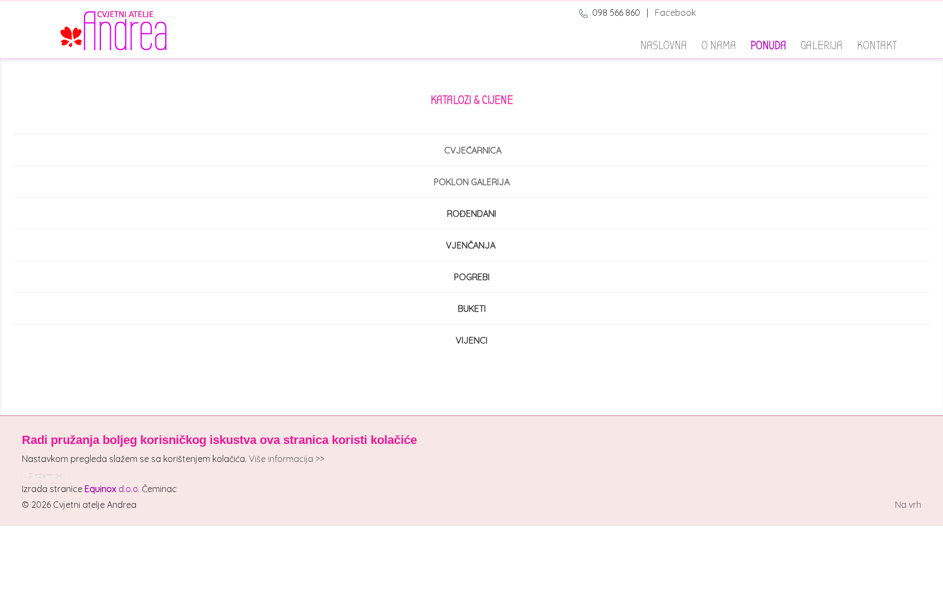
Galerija (822, 43)
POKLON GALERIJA (472, 181)
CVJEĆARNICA (473, 150)
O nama (718, 43)
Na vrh (908, 504)
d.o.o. (112, 488)
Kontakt (877, 43)
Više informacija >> (286, 458)
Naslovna (663, 43)
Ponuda (768, 43)
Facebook (675, 12)
